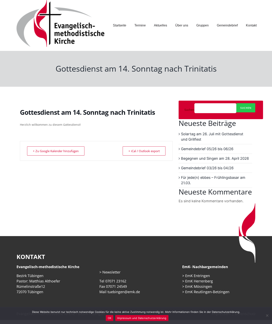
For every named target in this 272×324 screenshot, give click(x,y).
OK (110, 318)
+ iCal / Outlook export (144, 151)
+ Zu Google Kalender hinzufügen (56, 151)
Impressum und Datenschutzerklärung (141, 318)
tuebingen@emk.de (124, 291)
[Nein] (267, 315)
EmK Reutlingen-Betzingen (207, 291)
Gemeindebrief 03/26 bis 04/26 (207, 168)
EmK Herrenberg (199, 281)
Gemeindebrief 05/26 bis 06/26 (207, 149)
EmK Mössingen (198, 286)
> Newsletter (109, 272)
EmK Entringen (197, 275)
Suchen (189, 109)
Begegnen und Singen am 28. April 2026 (215, 158)
